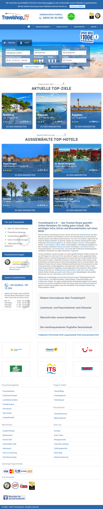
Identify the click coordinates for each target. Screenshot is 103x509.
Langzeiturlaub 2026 (72, 335)
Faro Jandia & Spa (64, 199)
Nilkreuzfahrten (60, 418)
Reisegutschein (60, 440)
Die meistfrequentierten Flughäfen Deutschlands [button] (66, 327)
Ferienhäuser (59, 400)
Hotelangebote (60, 396)
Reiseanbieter (85, 235)
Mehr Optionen (32, 67)
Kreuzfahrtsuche (60, 414)
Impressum (7, 448)
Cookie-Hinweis (8, 431)
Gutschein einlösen (61, 444)
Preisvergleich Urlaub (52, 245)
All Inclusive (7, 409)
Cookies (49, 3)
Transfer (65, 57)
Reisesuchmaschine (46, 283)
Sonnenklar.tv (71, 270)
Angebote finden (59, 67)
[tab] (9, 43)
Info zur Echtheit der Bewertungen (17, 268)
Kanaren (42, 114)
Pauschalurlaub (58, 249)
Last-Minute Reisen (87, 247)
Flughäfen (74, 251)
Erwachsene (38, 57)
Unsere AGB (7, 440)
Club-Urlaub (7, 413)
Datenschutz (7, 435)
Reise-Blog (58, 453)
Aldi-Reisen (57, 274)
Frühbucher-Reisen (10, 396)
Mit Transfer (67, 60)
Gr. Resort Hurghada (65, 163)
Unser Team (58, 435)
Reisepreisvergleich (54, 243)
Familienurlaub (8, 404)
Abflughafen (11, 49)
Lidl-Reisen (70, 274)
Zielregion (66, 49)
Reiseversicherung (61, 457)
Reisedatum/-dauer (13, 57)
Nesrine (7, 199)
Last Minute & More (10, 400)
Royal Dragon (10, 163)
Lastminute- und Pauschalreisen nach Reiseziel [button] (65, 307)
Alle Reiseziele (39, 53)
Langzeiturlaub (8, 417)
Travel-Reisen (43, 279)
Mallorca (8, 114)
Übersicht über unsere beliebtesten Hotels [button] (63, 317)
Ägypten (77, 114)
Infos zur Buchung (10, 453)
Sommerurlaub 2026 (90, 335)
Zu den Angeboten (16, 126)
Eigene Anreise (78, 243)
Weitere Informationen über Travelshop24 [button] (62, 297)
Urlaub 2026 (58, 335)
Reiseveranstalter (64, 247)
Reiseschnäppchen (89, 283)
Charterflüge (59, 391)
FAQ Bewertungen (10, 457)
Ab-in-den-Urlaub (87, 270)
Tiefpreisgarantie (60, 448)
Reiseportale (43, 270)
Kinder (50, 57)
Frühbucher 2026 (45, 335)
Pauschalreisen (8, 391)
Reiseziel (37, 49)
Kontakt (57, 431)
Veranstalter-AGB (9, 444)
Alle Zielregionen (69, 53)
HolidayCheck (60, 270)
